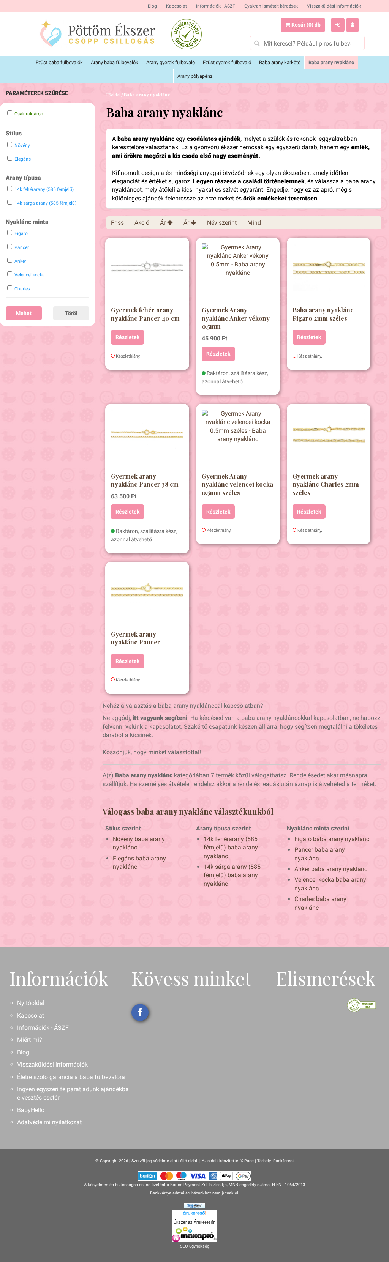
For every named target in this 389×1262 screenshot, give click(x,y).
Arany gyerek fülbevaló (170, 62)
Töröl (71, 313)
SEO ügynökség (194, 1246)
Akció (141, 222)
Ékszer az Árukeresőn (194, 1222)
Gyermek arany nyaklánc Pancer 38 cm (145, 480)
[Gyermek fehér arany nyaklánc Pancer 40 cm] (147, 273)
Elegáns (22, 159)
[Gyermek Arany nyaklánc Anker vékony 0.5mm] (238, 273)
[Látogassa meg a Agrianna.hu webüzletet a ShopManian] (194, 1205)
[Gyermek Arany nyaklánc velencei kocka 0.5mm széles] (238, 440)
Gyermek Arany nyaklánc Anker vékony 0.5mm (236, 318)
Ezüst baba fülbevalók (59, 62)
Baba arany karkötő (279, 62)
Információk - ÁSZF (215, 6)
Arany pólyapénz (194, 76)
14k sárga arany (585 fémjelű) (45, 203)
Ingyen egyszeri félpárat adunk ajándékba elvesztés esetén (73, 1093)
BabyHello (30, 1110)
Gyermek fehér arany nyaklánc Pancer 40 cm (145, 314)
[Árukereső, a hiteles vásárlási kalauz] (186, 34)
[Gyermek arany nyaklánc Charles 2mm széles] (329, 440)
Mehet (24, 313)
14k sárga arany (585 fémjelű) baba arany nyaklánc (232, 875)
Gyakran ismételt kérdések (271, 6)
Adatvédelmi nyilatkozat (49, 1122)
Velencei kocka (29, 274)
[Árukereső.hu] (194, 1214)
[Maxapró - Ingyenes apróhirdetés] (194, 1234)
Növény (22, 145)
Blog (152, 6)
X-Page (247, 1160)
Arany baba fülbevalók (114, 62)
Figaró (21, 233)
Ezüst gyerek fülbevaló (227, 62)
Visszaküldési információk (334, 6)
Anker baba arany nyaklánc (330, 869)
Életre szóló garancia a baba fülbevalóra (71, 1077)
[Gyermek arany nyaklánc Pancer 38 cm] (147, 440)
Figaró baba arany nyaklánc (331, 839)
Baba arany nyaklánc (331, 62)
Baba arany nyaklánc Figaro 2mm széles (323, 314)
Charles (22, 288)
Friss (117, 222)
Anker (20, 261)
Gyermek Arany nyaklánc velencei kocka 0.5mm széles (237, 484)
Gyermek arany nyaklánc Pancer (135, 638)
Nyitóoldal (30, 1003)
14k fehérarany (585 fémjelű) (44, 189)
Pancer (21, 247)
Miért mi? (29, 1039)
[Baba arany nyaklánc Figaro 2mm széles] (329, 273)
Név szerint (222, 222)
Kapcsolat (176, 6)
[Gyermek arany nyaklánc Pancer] (147, 597)
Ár (163, 222)
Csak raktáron (28, 114)
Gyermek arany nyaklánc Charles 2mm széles (326, 484)
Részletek (127, 337)
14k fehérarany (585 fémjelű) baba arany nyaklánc (231, 847)
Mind (254, 222)
